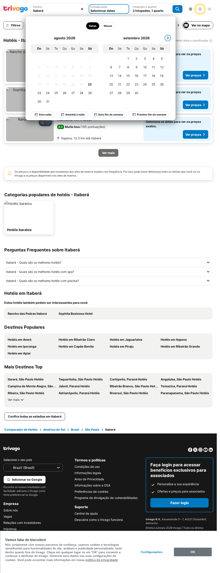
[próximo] (164, 38)
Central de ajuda (86, 513)
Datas (89, 25)
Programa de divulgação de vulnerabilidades (106, 498)
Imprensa (10, 529)
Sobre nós (10, 510)
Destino (37, 6)
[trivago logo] (15, 9)
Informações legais (88, 473)
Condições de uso (87, 466)
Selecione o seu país (17, 460)
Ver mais (14, 399)
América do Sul (54, 429)
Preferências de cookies (91, 491)
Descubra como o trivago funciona (99, 519)
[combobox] (59, 9)
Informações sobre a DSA (92, 485)
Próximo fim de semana (148, 114)
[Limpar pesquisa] (82, 9)
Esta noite (42, 114)
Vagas (7, 516)
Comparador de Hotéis (21, 429)
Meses (105, 25)
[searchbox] (59, 10)
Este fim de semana (107, 114)
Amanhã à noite (72, 114)
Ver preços (193, 75)
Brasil (75, 429)
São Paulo (92, 429)
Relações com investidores (22, 522)
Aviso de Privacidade (89, 479)
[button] (59, 9)
